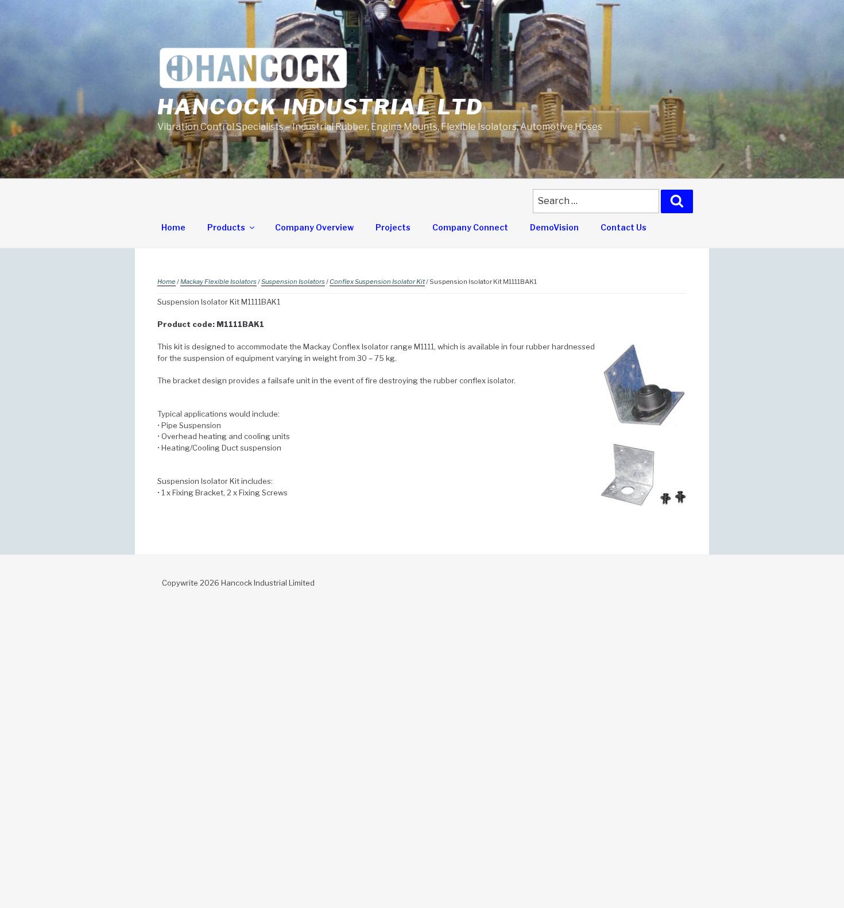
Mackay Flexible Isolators (218, 282)
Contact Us (623, 227)
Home (173, 227)
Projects (393, 227)
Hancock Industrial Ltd (320, 107)
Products (226, 227)
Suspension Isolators (293, 282)
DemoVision (554, 227)
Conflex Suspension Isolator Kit (377, 282)
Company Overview (314, 227)
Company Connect (470, 227)
